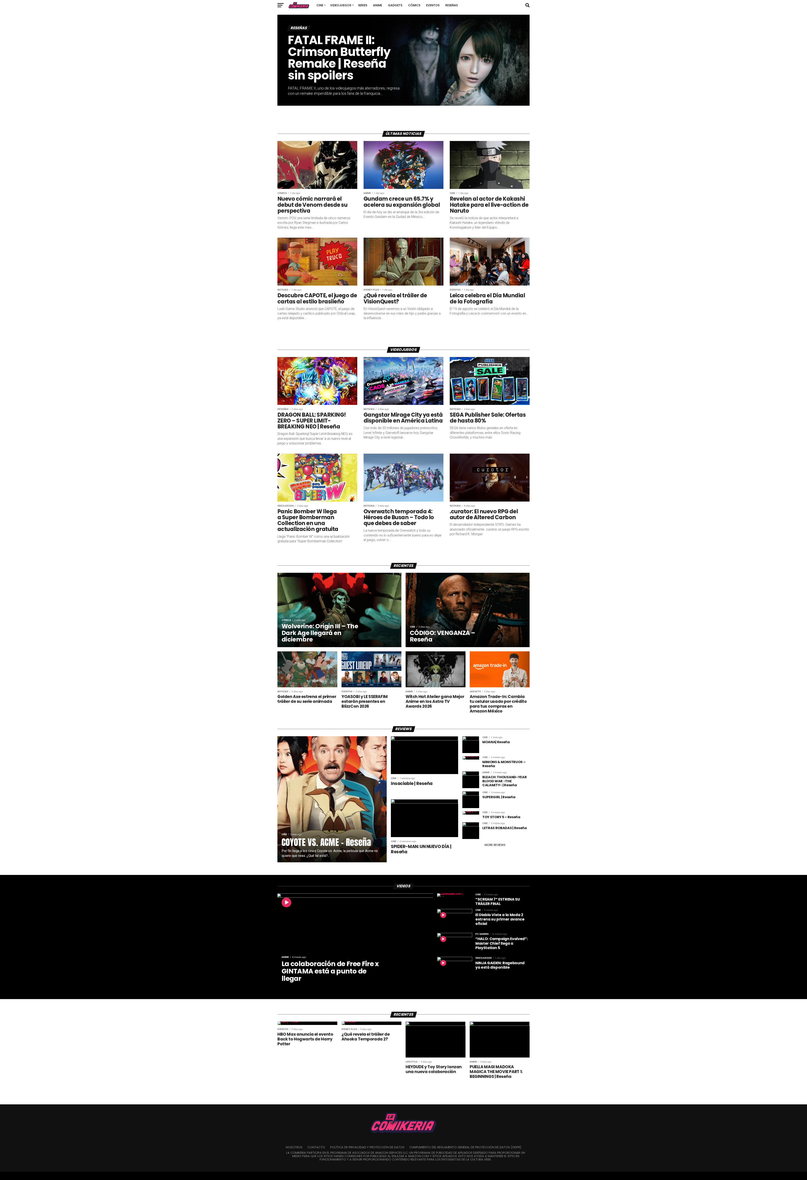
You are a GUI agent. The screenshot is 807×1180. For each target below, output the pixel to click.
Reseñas (451, 5)
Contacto (316, 1147)
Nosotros (294, 1147)
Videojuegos (340, 5)
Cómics (414, 5)
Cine (319, 5)
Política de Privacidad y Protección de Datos (367, 1147)
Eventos (432, 5)
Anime (377, 5)
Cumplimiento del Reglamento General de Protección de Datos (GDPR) (465, 1147)
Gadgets (395, 5)
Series (362, 5)
